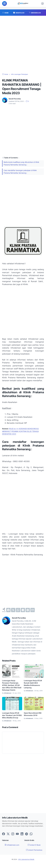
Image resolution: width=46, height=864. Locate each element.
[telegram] (23, 610)
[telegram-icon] (26, 834)
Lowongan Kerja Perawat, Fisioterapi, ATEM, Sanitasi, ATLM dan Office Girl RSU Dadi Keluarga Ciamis (11, 685)
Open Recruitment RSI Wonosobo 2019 (32, 714)
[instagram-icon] (12, 834)
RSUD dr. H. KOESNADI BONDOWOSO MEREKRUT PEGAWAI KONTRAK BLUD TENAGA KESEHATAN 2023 (20, 431)
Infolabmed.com (12, 845)
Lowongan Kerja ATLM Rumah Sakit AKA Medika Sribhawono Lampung (33, 684)
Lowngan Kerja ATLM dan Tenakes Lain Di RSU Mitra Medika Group (12, 715)
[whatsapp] (18, 610)
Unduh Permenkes (35, 850)
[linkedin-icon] (22, 834)
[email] (32, 610)
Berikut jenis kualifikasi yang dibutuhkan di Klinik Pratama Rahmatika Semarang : (21, 163)
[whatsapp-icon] (31, 834)
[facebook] (8, 610)
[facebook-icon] (3, 834)
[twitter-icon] (8, 834)
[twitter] (13, 610)
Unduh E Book (35, 845)
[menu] (4, 3)
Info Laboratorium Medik (26, 859)
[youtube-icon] (17, 834)
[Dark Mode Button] (42, 3)
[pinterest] (28, 610)
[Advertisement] (23, 46)
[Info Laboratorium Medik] (23, 3)
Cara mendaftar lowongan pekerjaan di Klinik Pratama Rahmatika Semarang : (20, 171)
